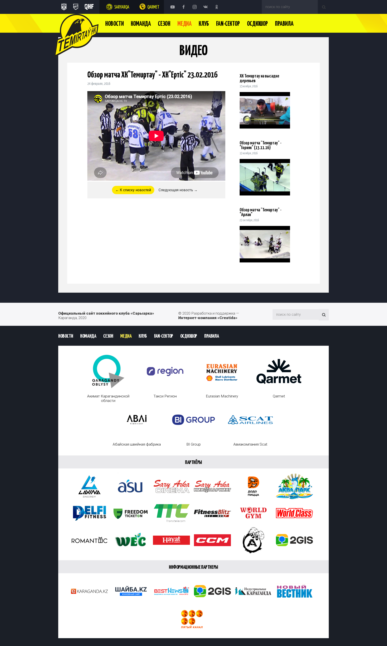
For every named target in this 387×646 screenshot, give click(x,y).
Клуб (204, 24)
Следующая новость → (178, 190)
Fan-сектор (228, 24)
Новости (114, 24)
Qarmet (153, 7)
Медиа (184, 24)
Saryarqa (121, 7)
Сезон (164, 24)
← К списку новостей (133, 190)
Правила (284, 24)
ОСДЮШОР (257, 24)
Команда (141, 24)
